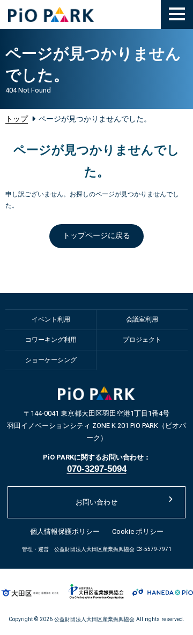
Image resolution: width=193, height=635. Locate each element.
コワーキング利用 (51, 339)
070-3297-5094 (97, 468)
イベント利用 (51, 319)
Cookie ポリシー (138, 531)
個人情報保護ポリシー (65, 531)
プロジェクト (142, 339)
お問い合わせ (96, 502)
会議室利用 (142, 319)
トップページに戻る (96, 235)
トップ (16, 118)
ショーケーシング (51, 360)
